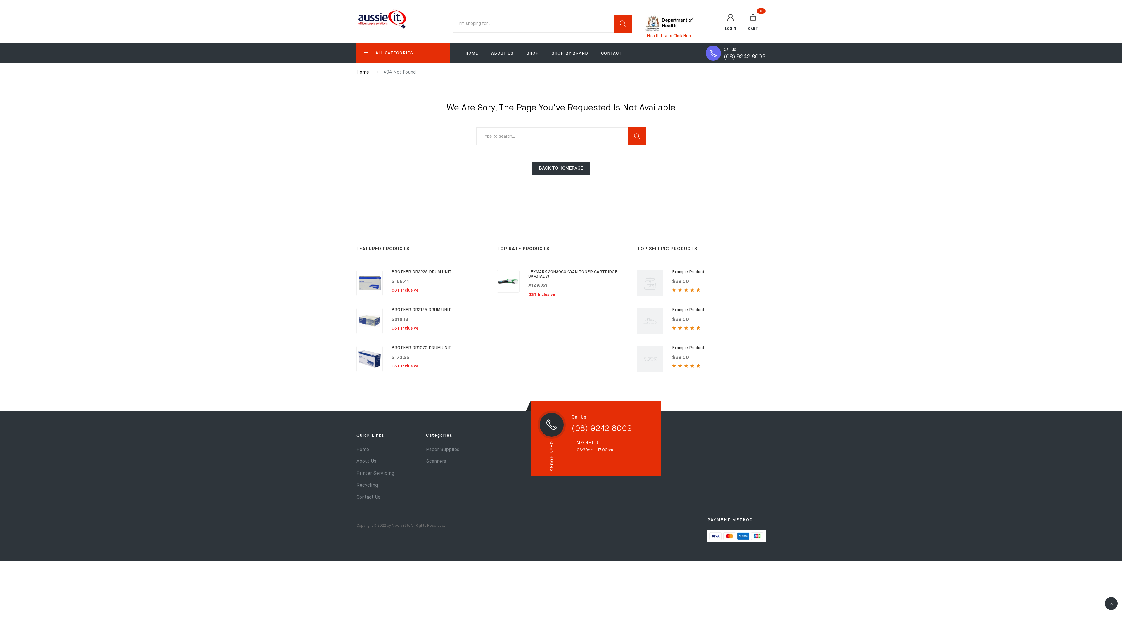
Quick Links (370, 436)
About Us (502, 53)
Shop (533, 53)
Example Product (688, 272)
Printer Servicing (375, 473)
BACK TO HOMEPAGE (561, 168)
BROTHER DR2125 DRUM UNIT (421, 310)
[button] (753, 21)
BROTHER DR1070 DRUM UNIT (421, 348)
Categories (439, 436)
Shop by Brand (570, 53)
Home (471, 53)
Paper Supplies (442, 450)
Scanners (436, 461)
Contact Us (368, 497)
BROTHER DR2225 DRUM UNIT (421, 272)
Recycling (367, 485)
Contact (611, 53)
